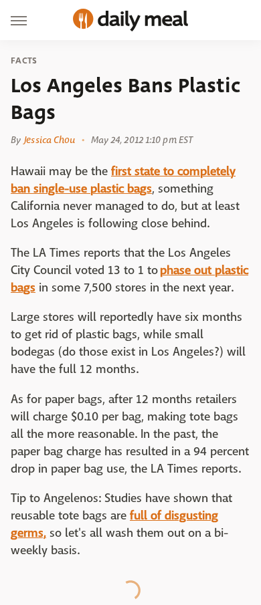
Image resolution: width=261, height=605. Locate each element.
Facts (24, 61)
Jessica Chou (49, 140)
